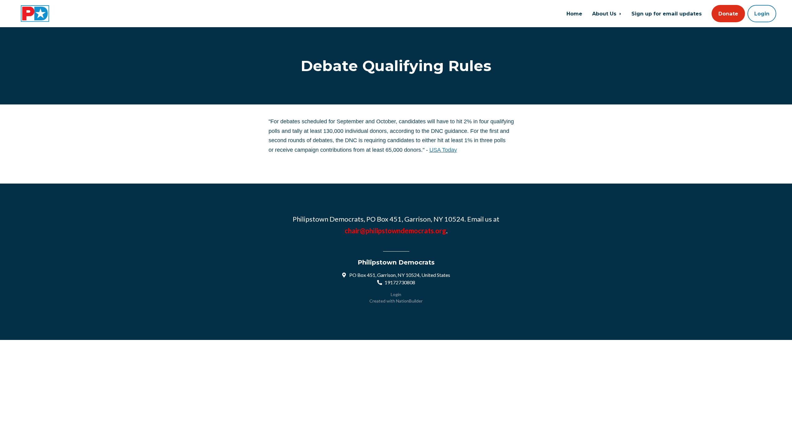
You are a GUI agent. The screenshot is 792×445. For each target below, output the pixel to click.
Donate (728, 14)
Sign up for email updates (666, 14)
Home (574, 14)
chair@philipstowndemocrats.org (395, 231)
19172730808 (400, 282)
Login (761, 14)
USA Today (443, 150)
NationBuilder (409, 300)
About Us (605, 14)
